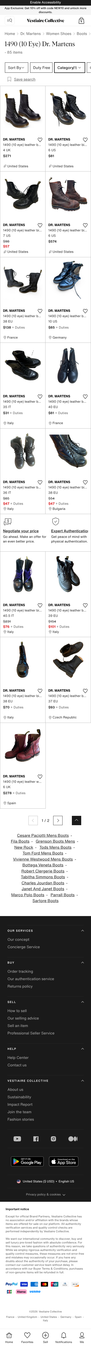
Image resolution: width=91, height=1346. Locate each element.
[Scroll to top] (76, 820)
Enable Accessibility (45, 2)
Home (10, 33)
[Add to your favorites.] (40, 140)
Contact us (17, 1065)
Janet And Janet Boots (43, 889)
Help (11, 1049)
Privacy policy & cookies (43, 1194)
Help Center (17, 1057)
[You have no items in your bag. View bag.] (81, 20)
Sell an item (17, 1025)
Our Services (20, 931)
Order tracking (20, 971)
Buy (10, 963)
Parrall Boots (63, 895)
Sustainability (19, 1097)
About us (15, 1089)
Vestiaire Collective (28, 1081)
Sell (11, 1002)
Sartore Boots (45, 901)
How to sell (17, 1010)
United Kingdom (27, 1317)
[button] (81, 20)
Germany (65, 1317)
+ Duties (18, 327)
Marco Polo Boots (27, 895)
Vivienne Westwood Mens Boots (43, 859)
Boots (82, 33)
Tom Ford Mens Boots (43, 853)
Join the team (19, 1112)
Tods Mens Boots (55, 847)
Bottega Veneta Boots (42, 865)
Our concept (18, 939)
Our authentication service (30, 979)
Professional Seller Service (30, 1033)
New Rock (23, 847)
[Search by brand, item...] (9, 20)
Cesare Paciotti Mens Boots (43, 835)
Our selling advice (23, 1018)
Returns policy (20, 986)
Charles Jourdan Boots (42, 883)
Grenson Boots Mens (55, 841)
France (10, 1317)
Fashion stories (20, 1119)
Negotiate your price (21, 531)
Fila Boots (20, 841)
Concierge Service (23, 947)
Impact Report (19, 1104)
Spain (78, 1317)
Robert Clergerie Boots (42, 871)
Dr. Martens (30, 33)
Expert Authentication (70, 531)
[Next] (58, 820)
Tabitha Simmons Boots (43, 877)
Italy (45, 1320)
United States (49, 1317)
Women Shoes (58, 33)
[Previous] (33, 820)
